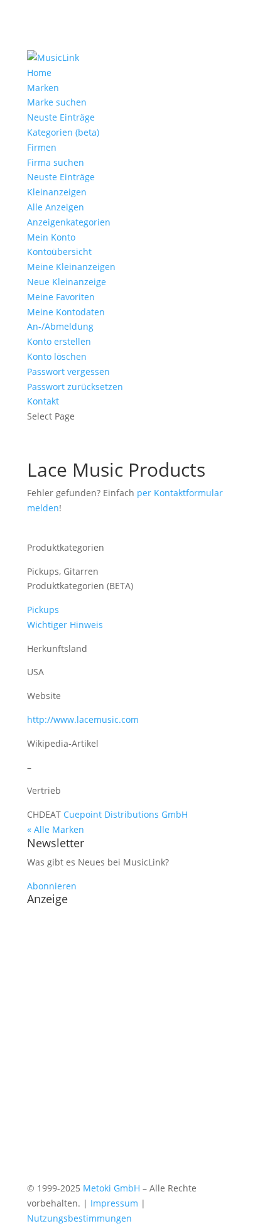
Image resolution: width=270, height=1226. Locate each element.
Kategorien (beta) (63, 132)
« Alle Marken (55, 829)
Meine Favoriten (61, 297)
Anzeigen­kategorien (69, 222)
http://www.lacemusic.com (83, 719)
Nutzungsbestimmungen (79, 1218)
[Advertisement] (135, 1046)
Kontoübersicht (59, 252)
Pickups (43, 610)
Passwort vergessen (68, 371)
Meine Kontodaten (66, 312)
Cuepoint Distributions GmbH (125, 814)
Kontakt (43, 401)
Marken (43, 88)
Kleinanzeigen (57, 192)
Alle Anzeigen (55, 207)
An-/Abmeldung (60, 326)
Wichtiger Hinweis (65, 625)
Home (39, 73)
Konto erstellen (59, 341)
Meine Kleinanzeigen (71, 267)
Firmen (42, 147)
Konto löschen (57, 356)
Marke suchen (57, 102)
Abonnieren (52, 886)
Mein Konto (51, 237)
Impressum (114, 1203)
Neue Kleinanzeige (66, 282)
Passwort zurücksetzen (75, 387)
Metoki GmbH (111, 1188)
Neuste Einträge (61, 117)
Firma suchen (55, 162)
